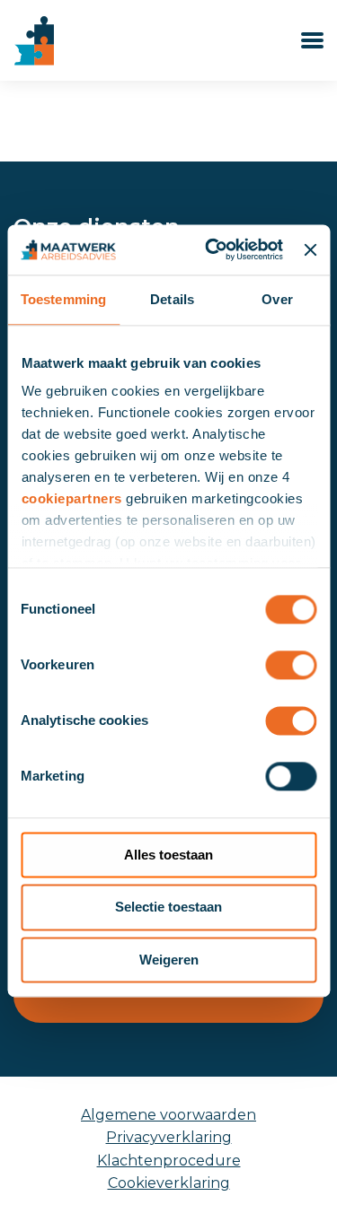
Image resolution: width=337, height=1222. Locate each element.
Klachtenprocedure (169, 1160)
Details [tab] (172, 299)
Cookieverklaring (169, 1182)
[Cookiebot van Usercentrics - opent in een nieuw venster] (211, 249)
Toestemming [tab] (63, 299)
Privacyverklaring (169, 1137)
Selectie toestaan (168, 907)
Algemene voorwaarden (168, 1114)
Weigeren (169, 959)
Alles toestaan (168, 854)
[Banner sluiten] (310, 249)
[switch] (290, 664)
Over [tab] (277, 299)
